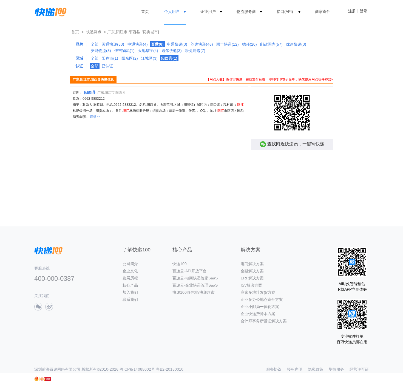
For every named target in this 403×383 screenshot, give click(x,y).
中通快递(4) (137, 44)
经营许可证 (359, 369)
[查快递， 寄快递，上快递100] (49, 11)
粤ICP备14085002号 (137, 369)
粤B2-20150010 (169, 369)
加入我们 (130, 292)
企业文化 (130, 271)
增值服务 (336, 369)
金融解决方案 (252, 271)
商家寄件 (322, 11)
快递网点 (93, 32)
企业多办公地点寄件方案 (262, 299)
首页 (145, 11)
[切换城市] (150, 32)
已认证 (107, 66)
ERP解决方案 (252, 278)
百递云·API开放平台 (189, 271)
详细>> (95, 117)
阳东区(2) (129, 58)
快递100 (179, 264)
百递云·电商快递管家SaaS (195, 278)
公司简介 (130, 264)
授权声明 (294, 369)
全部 (94, 44)
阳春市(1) (110, 58)
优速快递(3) (296, 44)
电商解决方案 (252, 264)
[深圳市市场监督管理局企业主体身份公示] (36, 378)
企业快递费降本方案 (258, 314)
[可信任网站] (45, 379)
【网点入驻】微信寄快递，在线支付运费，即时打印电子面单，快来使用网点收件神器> (269, 79)
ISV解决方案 (251, 285)
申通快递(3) (177, 44)
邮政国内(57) (271, 44)
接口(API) (285, 11)
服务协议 (274, 369)
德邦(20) (249, 44)
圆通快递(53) (113, 44)
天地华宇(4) (148, 50)
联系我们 (130, 299)
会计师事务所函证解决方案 (264, 321)
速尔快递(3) (171, 50)
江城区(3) (149, 58)
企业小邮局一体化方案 (260, 306)
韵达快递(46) (202, 44)
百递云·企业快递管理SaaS (195, 285)
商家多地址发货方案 (258, 292)
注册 (352, 11)
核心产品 (130, 285)
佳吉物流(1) (124, 50)
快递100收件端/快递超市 (193, 292)
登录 (363, 11)
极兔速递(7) (195, 50)
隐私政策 (315, 369)
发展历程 (130, 278)
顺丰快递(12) (227, 44)
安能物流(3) (101, 50)
